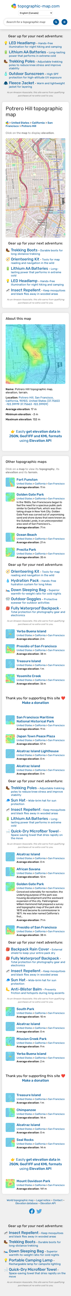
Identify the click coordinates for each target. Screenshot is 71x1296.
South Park (25, 1009)
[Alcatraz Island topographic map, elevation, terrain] (10, 769)
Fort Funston (27, 480)
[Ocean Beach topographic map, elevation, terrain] (10, 538)
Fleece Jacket (21, 83)
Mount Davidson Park (33, 1181)
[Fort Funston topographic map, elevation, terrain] (10, 483)
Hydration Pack (25, 580)
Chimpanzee (26, 1110)
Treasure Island (29, 661)
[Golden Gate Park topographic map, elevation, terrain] (10, 511)
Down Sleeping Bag (28, 589)
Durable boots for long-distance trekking (37, 252)
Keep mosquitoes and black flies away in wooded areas (38, 292)
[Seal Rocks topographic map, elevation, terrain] (10, 1143)
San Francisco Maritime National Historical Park (35, 719)
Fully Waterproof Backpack (35, 608)
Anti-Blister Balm (26, 989)
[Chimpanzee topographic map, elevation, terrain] (10, 1113)
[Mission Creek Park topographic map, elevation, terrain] (10, 1042)
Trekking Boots (24, 250)
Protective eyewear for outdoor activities (34, 601)
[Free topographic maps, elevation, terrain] (7, 122)
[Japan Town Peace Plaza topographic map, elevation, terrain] (10, 739)
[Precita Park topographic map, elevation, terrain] (10, 553)
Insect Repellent (26, 290)
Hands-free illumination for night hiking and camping (35, 45)
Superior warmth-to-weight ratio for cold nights (36, 592)
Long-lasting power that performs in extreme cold (37, 54)
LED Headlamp (22, 43)
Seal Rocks (25, 1140)
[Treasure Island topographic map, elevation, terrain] (10, 664)
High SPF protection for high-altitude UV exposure (35, 75)
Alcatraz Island (28, 766)
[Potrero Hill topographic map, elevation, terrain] (35, 354)
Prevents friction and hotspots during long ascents (37, 991)
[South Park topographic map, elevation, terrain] (10, 1012)
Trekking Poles (22, 61)
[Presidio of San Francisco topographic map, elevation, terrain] (10, 649)
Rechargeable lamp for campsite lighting (35, 1264)
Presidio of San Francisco (37, 646)
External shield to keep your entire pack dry (36, 951)
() (33, 401)
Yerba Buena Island (31, 631)
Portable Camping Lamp (31, 1260)
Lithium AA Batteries (27, 52)
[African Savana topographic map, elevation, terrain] (10, 872)
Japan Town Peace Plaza (36, 736)
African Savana (28, 869)
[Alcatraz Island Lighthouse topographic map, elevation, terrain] (10, 754)
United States (24, 483)
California (40, 483)
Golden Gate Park (30, 495)
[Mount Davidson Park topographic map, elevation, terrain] (10, 1184)
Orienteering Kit (25, 259)
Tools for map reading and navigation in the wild (35, 261)
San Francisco (56, 483)
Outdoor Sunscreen (26, 73)
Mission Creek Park (32, 1039)
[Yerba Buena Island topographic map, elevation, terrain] (10, 635)
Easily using (35, 436)
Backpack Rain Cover (30, 949)
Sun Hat (18, 800)
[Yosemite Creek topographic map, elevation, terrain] (10, 679)
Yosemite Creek (29, 676)
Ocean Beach (27, 535)
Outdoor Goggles (26, 599)
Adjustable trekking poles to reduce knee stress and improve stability (35, 65)
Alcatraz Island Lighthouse (38, 751)
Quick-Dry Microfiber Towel (35, 831)
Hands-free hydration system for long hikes (33, 582)
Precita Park (26, 550)
